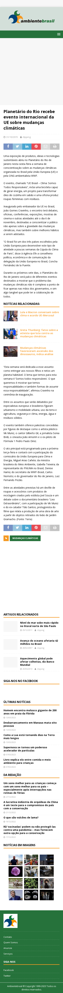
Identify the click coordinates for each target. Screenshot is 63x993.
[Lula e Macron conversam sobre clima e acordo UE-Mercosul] (11, 316)
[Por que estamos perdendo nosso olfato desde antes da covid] (47, 883)
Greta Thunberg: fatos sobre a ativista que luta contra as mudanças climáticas (39, 333)
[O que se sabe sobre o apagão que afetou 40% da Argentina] (47, 895)
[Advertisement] (31, 71)
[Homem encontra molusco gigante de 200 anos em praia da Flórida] (16, 860)
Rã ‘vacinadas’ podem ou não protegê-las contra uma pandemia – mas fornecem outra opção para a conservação (30, 830)
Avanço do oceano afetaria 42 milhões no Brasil (39, 642)
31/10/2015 (12, 137)
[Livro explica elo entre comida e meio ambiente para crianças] (31, 871)
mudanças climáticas (25, 538)
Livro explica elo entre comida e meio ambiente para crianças (27, 761)
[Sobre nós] (11, 921)
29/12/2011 (27, 630)
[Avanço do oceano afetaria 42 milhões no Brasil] (11, 644)
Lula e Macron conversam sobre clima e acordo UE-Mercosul (39, 313)
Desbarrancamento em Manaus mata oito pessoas (30, 724)
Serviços (8, 953)
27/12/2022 (11, 797)
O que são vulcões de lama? (21, 817)
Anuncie (8, 948)
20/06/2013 (27, 669)
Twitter (7, 975)
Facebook (9, 970)
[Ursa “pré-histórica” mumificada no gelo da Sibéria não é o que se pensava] (47, 871)
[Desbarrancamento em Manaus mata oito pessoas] (31, 860)
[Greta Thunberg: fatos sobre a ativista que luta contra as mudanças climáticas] (11, 333)
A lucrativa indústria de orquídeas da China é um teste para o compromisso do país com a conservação (31, 805)
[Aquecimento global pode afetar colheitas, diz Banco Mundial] (11, 662)
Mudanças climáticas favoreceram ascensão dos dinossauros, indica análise (36, 351)
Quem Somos (11, 942)
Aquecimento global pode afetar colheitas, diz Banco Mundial (37, 661)
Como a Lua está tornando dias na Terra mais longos (29, 736)
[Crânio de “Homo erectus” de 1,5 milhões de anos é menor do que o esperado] (31, 895)
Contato (8, 937)
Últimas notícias (17, 702)
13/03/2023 (11, 717)
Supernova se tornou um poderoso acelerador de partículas (25, 749)
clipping (27, 137)
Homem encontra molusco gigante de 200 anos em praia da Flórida (30, 712)
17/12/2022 (11, 837)
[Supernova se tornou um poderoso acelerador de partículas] (16, 871)
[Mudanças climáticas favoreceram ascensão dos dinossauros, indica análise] (11, 351)
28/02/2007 (27, 648)
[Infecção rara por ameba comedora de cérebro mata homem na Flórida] (31, 883)
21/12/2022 (11, 812)
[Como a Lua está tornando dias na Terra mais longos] (47, 860)
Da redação (12, 775)
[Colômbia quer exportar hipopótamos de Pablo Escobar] (16, 883)
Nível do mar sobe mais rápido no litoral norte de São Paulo (39, 624)
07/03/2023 (11, 754)
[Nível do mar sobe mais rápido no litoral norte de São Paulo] (11, 626)
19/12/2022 (11, 821)
